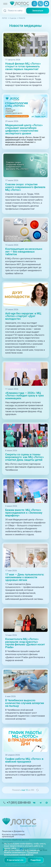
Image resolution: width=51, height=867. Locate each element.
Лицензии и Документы (13, 831)
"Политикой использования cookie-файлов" (21, 853)
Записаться (37, 10)
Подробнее (35, 860)
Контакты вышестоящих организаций (13, 835)
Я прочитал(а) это (15, 860)
